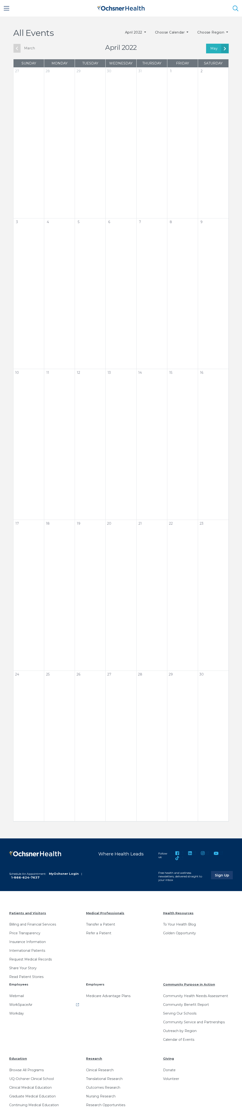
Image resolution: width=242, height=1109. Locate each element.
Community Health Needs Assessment (195, 996)
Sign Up (224, 875)
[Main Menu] (7, 8)
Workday (16, 1013)
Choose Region (211, 32)
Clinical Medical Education (30, 1087)
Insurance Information (27, 942)
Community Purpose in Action (189, 984)
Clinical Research (100, 1070)
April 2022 (134, 32)
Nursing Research (101, 1096)
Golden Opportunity (179, 933)
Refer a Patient (98, 933)
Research (94, 1058)
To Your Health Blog (179, 924)
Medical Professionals (105, 913)
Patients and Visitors (27, 913)
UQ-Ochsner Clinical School (31, 1079)
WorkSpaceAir (20, 1005)
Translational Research (104, 1079)
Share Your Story (23, 968)
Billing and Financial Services (32, 924)
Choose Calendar (170, 32)
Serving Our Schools (179, 1013)
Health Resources (178, 913)
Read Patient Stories (26, 977)
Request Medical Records (30, 959)
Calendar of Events (178, 1039)
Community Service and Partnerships (194, 1022)
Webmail (16, 996)
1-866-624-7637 (25, 877)
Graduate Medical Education (32, 1096)
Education (18, 1058)
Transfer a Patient (100, 924)
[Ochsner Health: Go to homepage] (121, 7)
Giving (168, 1058)
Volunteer (171, 1079)
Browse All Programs (26, 1070)
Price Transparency (24, 933)
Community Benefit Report (186, 1005)
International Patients (27, 950)
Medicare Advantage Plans (108, 996)
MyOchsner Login (64, 873)
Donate (169, 1070)
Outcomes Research (103, 1087)
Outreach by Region (180, 1031)
